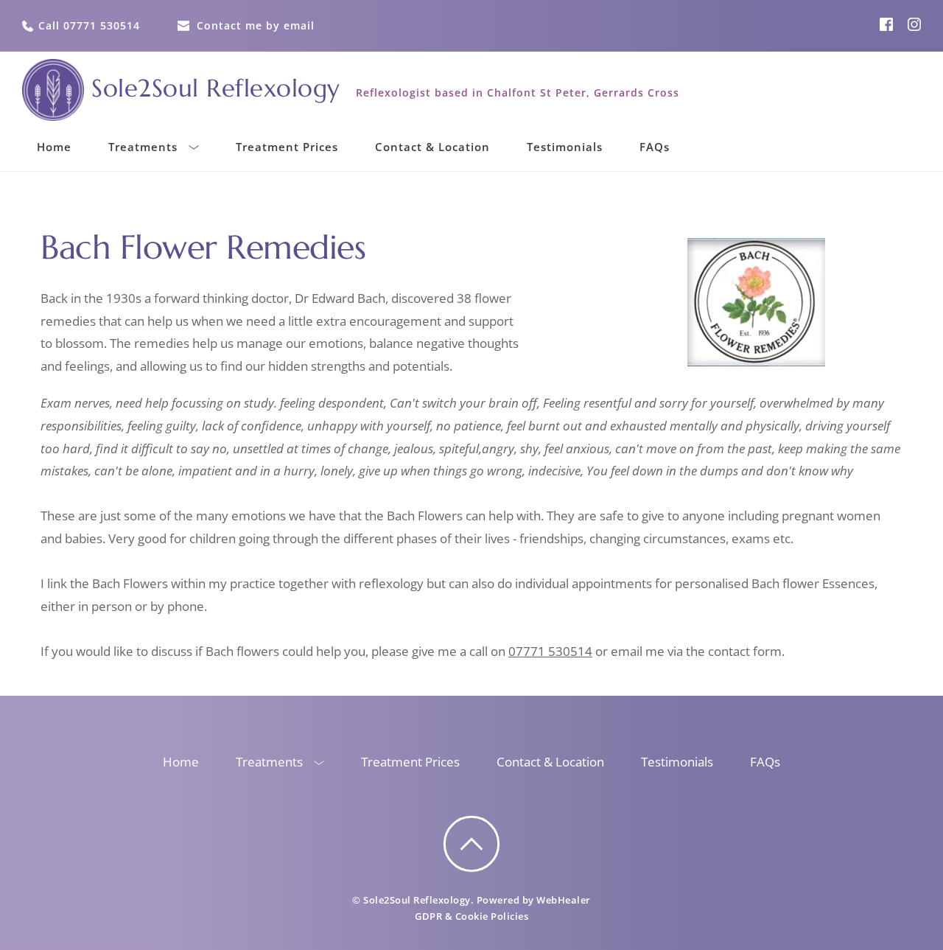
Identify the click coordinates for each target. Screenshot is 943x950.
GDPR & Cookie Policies (471, 916)
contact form (745, 651)
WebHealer (563, 900)
